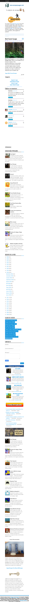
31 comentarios (16, 391)
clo (9, 115)
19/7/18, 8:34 (14, 122)
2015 (8, 301)
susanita (10, 109)
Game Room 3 (13, 498)
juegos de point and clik (10, 331)
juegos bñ (7, 338)
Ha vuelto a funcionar (10, 419)
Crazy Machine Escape (15, 508)
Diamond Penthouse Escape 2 (17, 528)
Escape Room (10, 40)
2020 (8, 268)
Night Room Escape (18, 385)
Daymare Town (13, 481)
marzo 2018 (9, 291)
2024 (8, 260)
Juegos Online (8, 322)
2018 (8, 272)
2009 (8, 312)
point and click (8, 327)
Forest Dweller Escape (15, 193)
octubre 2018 (9, 277)
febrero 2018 (9, 293)
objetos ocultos (8, 329)
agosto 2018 (9, 281)
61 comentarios (16, 383)
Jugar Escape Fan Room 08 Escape (14, 568)
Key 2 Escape (13, 164)
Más (20, 383)
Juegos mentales (9, 333)
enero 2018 (8, 295)
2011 (8, 308)
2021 (8, 266)
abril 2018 (8, 289)
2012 (8, 306)
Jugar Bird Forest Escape (11, 73)
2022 (8, 264)
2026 (8, 257)
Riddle (17, 329)
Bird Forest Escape (11, 39)
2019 (8, 270)
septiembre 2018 (10, 279)
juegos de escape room (10, 336)
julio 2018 (8, 283)
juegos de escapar (15, 40)
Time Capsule (13, 461)
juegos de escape (9, 320)
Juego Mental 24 (14, 183)
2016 (8, 299)
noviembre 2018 (9, 275)
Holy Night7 (13, 154)
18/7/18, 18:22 (15, 109)
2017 (8, 297)
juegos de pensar (9, 334)
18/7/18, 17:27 (15, 100)
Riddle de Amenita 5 (14, 491)
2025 (8, 259)
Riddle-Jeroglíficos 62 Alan (16, 243)
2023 (8, 262)
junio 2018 (8, 285)
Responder (10, 97)
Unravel (12, 174)
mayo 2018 (8, 287)
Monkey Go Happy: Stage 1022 (18, 377)
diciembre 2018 (9, 274)
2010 (8, 310)
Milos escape (13, 222)
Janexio (10, 122)
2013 (8, 305)
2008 (8, 314)
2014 (8, 303)
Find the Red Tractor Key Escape (18, 394)
